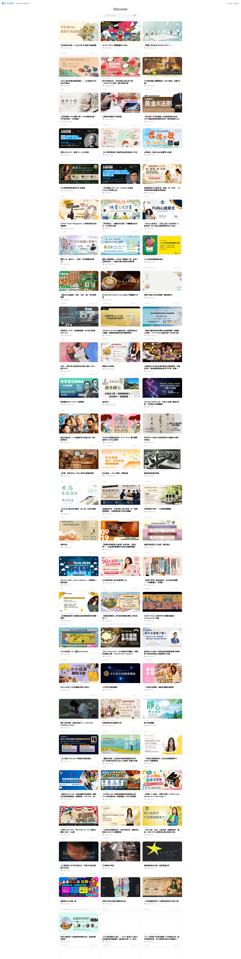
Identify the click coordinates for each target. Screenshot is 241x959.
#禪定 (146, 731)
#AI (62, 160)
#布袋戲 (146, 160)
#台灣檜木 (147, 481)
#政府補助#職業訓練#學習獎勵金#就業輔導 (74, 909)
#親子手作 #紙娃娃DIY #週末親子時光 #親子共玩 (117, 624)
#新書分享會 (106, 945)
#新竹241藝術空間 (149, 267)
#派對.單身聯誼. (149, 374)
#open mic (64, 838)
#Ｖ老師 (146, 695)
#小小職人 (64, 53)
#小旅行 (63, 553)
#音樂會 (146, 303)
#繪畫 (62, 374)
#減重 (146, 196)
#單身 (62, 481)
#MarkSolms (65, 945)
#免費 (104, 909)
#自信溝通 (147, 232)
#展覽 (146, 53)
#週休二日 (147, 767)
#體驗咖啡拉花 (107, 303)
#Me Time (147, 517)
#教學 (62, 196)
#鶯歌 (104, 481)
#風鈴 (146, 446)
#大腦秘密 (106, 838)
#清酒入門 (147, 945)
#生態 (62, 517)
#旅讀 (104, 553)
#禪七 (104, 410)
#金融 (62, 339)
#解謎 (62, 89)
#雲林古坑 (106, 160)
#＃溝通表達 (148, 624)
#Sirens (63, 731)
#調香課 (63, 125)
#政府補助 (64, 624)
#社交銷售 (147, 125)
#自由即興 (64, 232)
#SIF (104, 53)
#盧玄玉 (63, 267)
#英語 (146, 838)
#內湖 (104, 874)
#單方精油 (147, 553)
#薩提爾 (146, 909)
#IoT (62, 588)
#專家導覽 (64, 303)
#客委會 (105, 89)
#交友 (104, 232)
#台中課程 (64, 802)
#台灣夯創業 (148, 660)
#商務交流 (106, 517)
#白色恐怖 (106, 267)
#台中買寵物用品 (108, 446)
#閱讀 (104, 767)
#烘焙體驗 (106, 660)
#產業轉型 (106, 339)
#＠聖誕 (105, 731)
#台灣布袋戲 (148, 89)
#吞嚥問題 (106, 125)
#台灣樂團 (64, 660)
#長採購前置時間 (149, 339)
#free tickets (148, 802)
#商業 (62, 410)
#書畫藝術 (147, 588)
